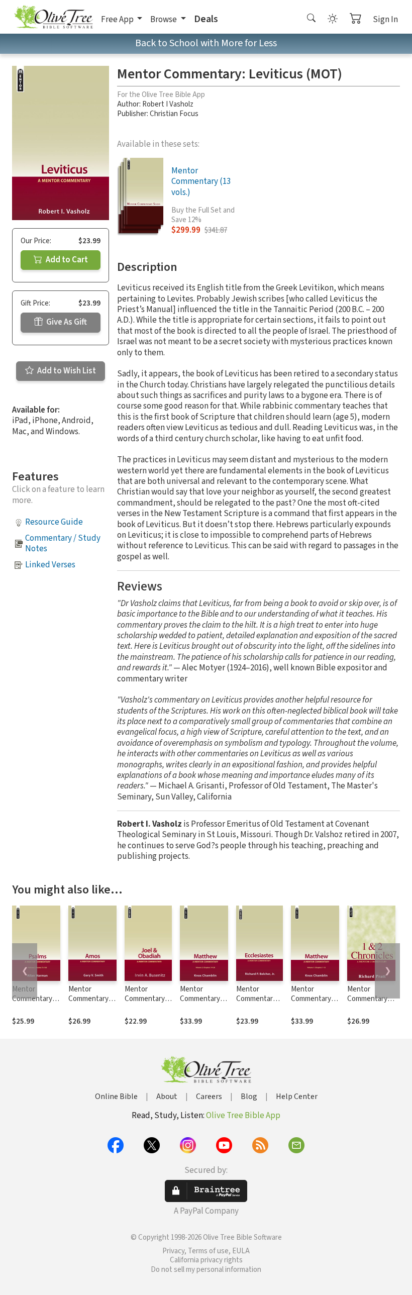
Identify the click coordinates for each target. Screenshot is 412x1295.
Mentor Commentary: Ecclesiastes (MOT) (257, 1003)
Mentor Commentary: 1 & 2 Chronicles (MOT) (370, 1003)
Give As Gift (66, 322)
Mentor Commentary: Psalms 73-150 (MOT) (34, 1003)
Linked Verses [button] (50, 565)
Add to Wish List (66, 371)
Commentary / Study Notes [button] (62, 543)
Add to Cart (66, 260)
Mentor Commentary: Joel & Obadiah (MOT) (148, 1003)
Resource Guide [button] (54, 522)
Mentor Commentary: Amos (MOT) (89, 999)
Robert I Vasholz (167, 104)
